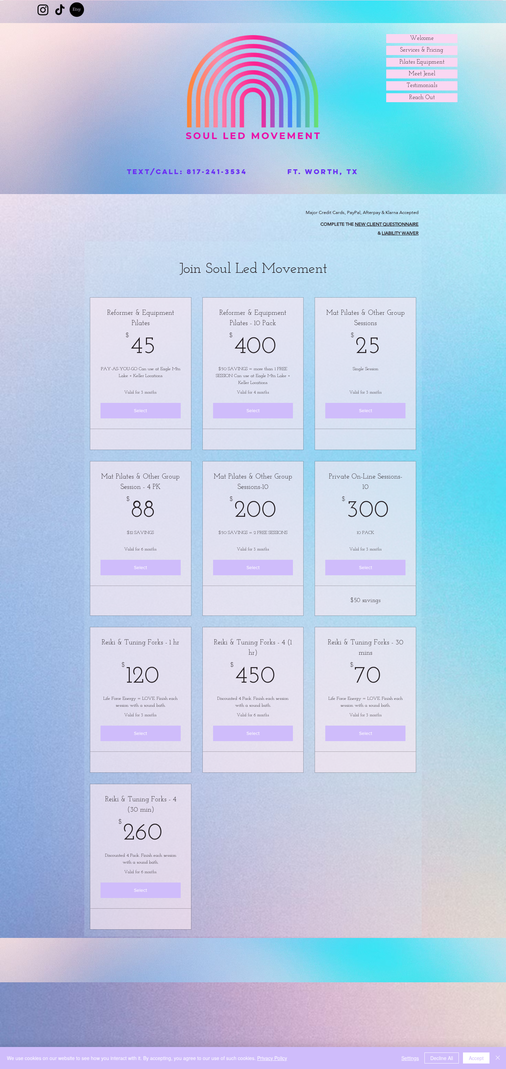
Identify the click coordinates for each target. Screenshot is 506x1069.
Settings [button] (410, 1058)
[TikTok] (60, 9)
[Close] (498, 1057)
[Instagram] (43, 9)
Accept (476, 1058)
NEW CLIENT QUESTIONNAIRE (387, 224)
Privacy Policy (272, 1058)
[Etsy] (77, 9)
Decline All (441, 1058)
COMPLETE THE (337, 224)
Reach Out (422, 97)
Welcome (422, 38)
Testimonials (422, 85)
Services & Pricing (421, 50)
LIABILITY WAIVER (400, 233)
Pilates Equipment (422, 62)
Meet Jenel (422, 74)
